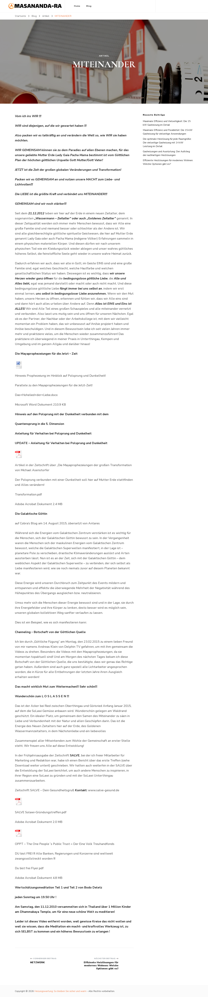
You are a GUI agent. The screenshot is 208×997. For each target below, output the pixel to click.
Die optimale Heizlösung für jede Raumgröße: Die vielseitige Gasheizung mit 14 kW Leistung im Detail (167, 142)
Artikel (104, 56)
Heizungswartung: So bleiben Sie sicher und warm (60, 991)
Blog (89, 6)
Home (77, 6)
